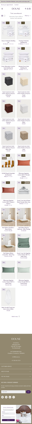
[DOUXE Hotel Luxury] (16, 8)
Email (2, 415)
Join (28, 391)
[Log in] (28, 9)
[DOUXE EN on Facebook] (2, 397)
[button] (2, 9)
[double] (2, 16)
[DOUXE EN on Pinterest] (6, 397)
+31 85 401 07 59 (16, 360)
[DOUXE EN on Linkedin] (10, 397)
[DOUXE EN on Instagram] (13, 397)
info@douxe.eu (16, 357)
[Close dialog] (30, 405)
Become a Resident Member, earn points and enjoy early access (16, 1)
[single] (4, 16)
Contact (16, 4)
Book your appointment (7, 4)
